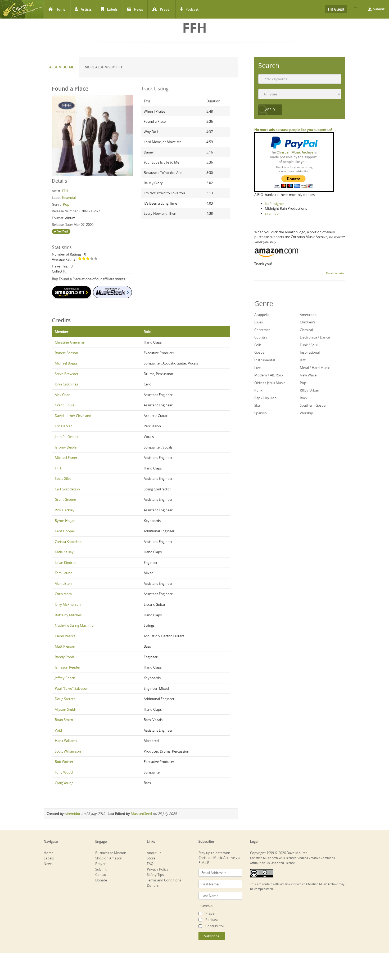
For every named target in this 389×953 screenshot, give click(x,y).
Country (260, 337)
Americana (308, 314)
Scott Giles (63, 478)
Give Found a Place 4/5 (92, 259)
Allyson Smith (65, 709)
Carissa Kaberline (68, 541)
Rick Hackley (64, 510)
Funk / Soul (309, 344)
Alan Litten (63, 583)
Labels (112, 9)
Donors (153, 885)
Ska (257, 405)
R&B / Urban (309, 390)
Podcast (192, 9)
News (138, 9)
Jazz (303, 360)
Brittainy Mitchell (68, 615)
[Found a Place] (92, 135)
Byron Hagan (65, 520)
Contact (101, 874)
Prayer (165, 9)
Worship (306, 413)
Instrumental (264, 360)
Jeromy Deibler (66, 447)
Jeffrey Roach (65, 677)
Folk (257, 344)
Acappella (261, 314)
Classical (306, 329)
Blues (258, 322)
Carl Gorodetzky (67, 489)
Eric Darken (64, 426)
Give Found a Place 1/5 (80, 259)
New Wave (308, 375)
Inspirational (310, 352)
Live (257, 367)
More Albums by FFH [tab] (103, 67)
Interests (205, 905)
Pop (66, 204)
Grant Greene (65, 499)
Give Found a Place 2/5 (84, 259)
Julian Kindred (65, 562)
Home (60, 9)
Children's (307, 322)
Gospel (259, 352)
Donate (101, 880)
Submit (379, 9)
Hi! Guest (336, 9)
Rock (303, 398)
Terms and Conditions (164, 880)
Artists (86, 9)
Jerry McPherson (68, 604)
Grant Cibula (64, 405)
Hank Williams (66, 740)
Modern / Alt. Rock (268, 375)
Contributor (214, 926)
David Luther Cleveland (73, 415)
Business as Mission (110, 852)
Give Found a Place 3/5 (88, 259)
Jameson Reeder (67, 667)
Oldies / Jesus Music (269, 382)
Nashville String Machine (74, 625)
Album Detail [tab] (61, 67)
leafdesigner (274, 203)
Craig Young (64, 782)
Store (151, 858)
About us (154, 852)
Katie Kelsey (64, 552)
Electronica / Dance (315, 337)
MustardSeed (141, 813)
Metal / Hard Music (315, 367)
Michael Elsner (66, 457)
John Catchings (66, 384)
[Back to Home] (22, 9)
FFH (65, 190)
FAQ (150, 863)
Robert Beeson (66, 352)
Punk (258, 390)
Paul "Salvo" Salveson (71, 688)
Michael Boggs (66, 363)
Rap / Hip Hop (265, 398)
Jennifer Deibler (67, 436)
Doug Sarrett (65, 698)
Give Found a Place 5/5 (96, 259)
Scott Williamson (68, 751)
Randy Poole (65, 657)
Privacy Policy (157, 869)
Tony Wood (64, 772)
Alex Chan (62, 394)
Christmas (262, 329)
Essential (69, 197)
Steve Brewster (66, 373)
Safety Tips (155, 874)
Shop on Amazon (108, 858)
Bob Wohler (64, 761)
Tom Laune (63, 572)
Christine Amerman (70, 342)
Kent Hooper (65, 531)
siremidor (72, 813)
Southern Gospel (313, 405)
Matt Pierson (65, 646)
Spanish (260, 413)
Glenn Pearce (65, 636)
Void (58, 730)
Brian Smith (64, 719)
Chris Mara (63, 593)
